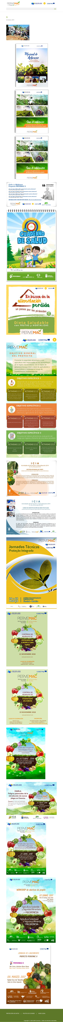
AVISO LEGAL (41, 1013)
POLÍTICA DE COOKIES (29, 1013)
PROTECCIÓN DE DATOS (12, 1013)
